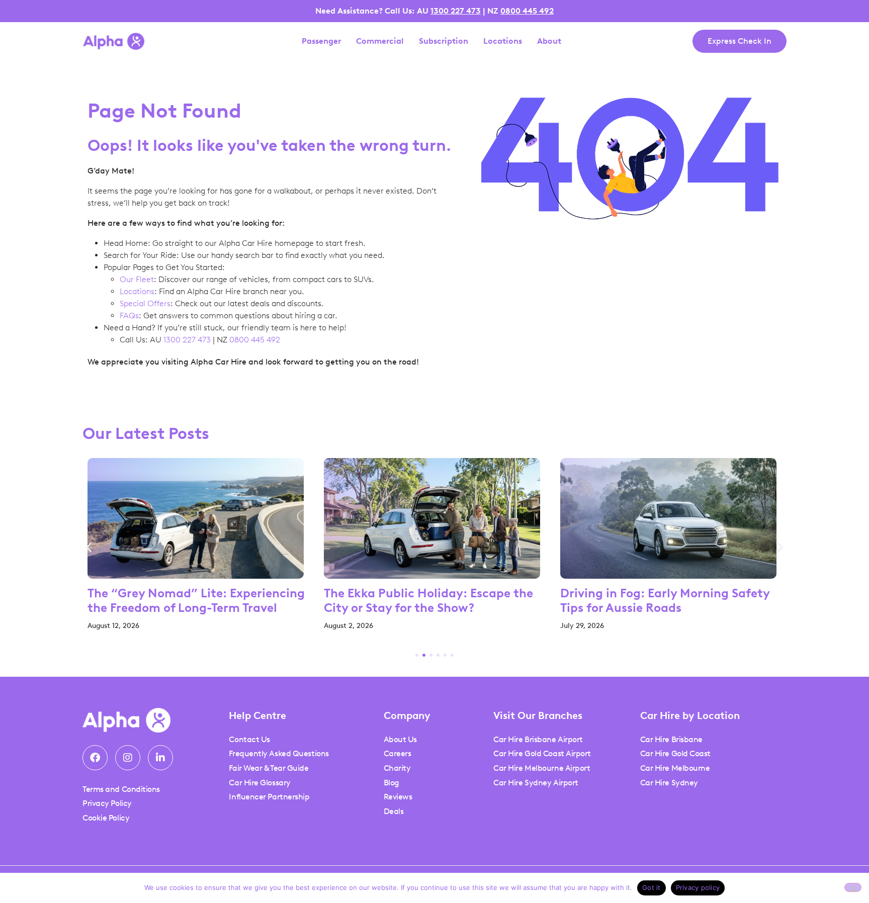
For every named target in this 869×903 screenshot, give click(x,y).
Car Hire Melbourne (675, 768)
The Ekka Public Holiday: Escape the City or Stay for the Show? (428, 600)
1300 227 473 (455, 11)
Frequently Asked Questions (278, 753)
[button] (88, 547)
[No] (852, 887)
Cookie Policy (105, 818)
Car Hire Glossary (259, 782)
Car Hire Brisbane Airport (538, 739)
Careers (397, 753)
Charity (397, 768)
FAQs (129, 315)
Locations (502, 41)
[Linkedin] (160, 757)
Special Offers (145, 303)
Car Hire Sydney (669, 782)
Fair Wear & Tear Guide (268, 768)
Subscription (443, 41)
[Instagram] (127, 757)
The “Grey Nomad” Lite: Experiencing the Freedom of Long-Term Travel (196, 600)
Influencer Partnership (269, 796)
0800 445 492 (527, 11)
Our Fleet (137, 279)
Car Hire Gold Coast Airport (542, 753)
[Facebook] (95, 757)
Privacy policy (698, 887)
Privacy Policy (107, 803)
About (549, 41)
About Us (400, 739)
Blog (391, 782)
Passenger (321, 41)
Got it (651, 887)
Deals (394, 811)
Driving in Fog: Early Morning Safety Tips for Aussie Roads (664, 600)
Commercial (380, 41)
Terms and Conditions (121, 789)
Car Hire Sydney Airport (535, 782)
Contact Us (249, 739)
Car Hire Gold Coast (675, 753)
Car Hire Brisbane (671, 739)
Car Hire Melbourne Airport (541, 768)
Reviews (398, 796)
